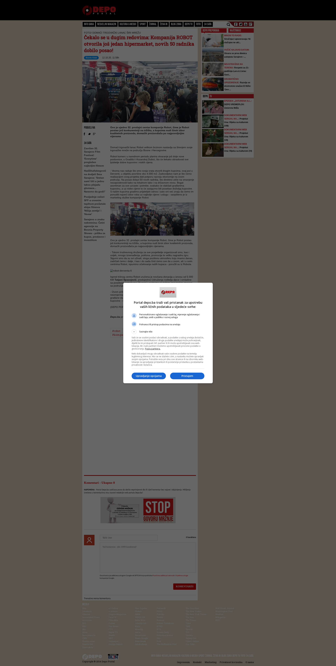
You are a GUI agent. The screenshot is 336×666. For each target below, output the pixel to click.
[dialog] (168, 333)
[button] (168, 331)
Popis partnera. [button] (152, 348)
